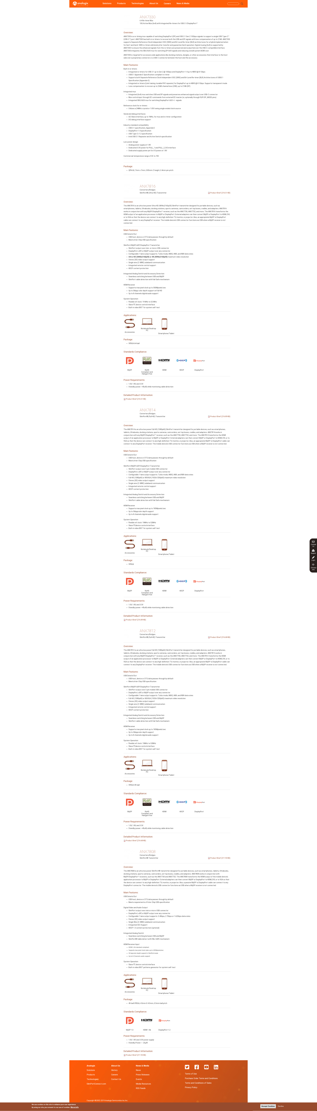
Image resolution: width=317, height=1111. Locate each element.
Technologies (137, 3)
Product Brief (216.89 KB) (220, 416)
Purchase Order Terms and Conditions (201, 1078)
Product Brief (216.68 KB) (220, 637)
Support (313, 553)
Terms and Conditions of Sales (198, 1083)
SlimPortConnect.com (96, 1084)
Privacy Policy (191, 1087)
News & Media (183, 3)
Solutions (107, 3)
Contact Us (313, 545)
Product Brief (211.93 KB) (220, 858)
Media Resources (143, 1084)
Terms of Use (191, 1074)
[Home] (80, 3)
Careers (167, 3)
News (138, 1070)
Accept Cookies (268, 1106)
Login (313, 560)
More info (75, 1107)
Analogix (91, 1065)
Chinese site (313, 566)
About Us (153, 3)
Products (121, 3)
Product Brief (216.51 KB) (220, 193)
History (114, 1070)
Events (139, 1079)
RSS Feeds (140, 1088)
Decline (281, 1106)
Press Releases (142, 1074)
